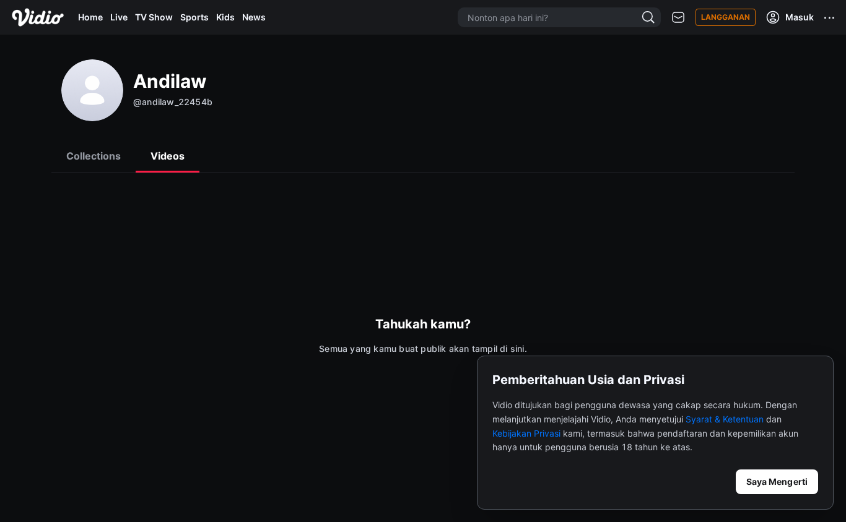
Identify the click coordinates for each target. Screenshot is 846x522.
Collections (93, 156)
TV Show (154, 17)
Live (119, 17)
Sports (194, 17)
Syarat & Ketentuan (725, 419)
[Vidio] (38, 17)
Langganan (725, 17)
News (254, 17)
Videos (167, 156)
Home (90, 17)
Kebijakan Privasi (526, 433)
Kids (225, 17)
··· (830, 17)
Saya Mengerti (777, 481)
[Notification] (678, 17)
